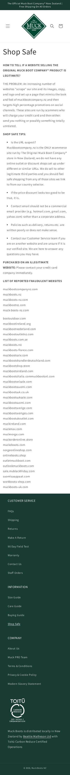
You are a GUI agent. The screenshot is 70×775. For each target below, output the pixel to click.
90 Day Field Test (18, 546)
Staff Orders (15, 573)
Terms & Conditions (20, 666)
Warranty (13, 555)
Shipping (13, 520)
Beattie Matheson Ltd (37, 736)
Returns (13, 528)
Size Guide (14, 597)
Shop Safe (14, 624)
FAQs (11, 511)
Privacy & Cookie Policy (22, 675)
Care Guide (15, 606)
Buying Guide (16, 615)
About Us (13, 648)
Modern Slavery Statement (24, 683)
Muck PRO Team (18, 657)
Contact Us (15, 564)
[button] (8, 26)
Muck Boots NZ (39, 768)
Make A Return (17, 537)
